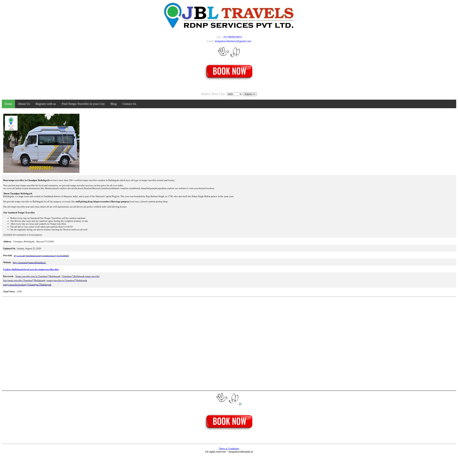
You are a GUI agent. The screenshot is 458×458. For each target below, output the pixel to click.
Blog (114, 104)
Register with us (46, 104)
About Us (24, 104)
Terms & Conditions (229, 448)
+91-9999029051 (232, 37)
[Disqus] (229, 343)
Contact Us (129, 104)
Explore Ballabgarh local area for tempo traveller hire (31, 269)
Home (8, 104)
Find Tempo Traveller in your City (83, 104)
